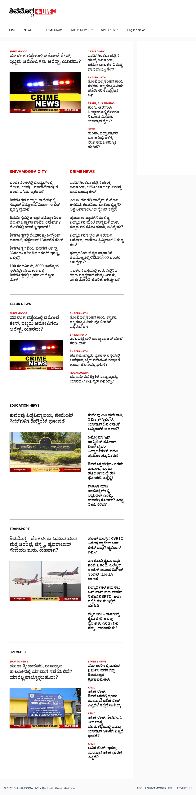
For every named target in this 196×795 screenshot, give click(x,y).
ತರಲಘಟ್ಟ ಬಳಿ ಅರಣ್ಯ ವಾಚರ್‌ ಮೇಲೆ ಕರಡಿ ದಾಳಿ (96, 341)
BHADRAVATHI (97, 78)
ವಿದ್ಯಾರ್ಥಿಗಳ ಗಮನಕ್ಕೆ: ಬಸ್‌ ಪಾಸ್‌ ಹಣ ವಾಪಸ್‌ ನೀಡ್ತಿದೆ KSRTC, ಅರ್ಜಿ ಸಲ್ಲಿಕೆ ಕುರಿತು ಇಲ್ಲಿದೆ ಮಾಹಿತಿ (105, 597)
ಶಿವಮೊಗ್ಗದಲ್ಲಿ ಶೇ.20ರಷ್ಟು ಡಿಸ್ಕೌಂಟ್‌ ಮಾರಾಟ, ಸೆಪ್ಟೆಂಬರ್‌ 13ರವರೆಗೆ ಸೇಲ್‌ (36, 238)
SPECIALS (108, 30)
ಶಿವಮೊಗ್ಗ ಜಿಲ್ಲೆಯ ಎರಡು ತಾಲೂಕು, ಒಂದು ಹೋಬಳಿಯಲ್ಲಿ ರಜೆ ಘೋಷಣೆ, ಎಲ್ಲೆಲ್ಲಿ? (105, 472)
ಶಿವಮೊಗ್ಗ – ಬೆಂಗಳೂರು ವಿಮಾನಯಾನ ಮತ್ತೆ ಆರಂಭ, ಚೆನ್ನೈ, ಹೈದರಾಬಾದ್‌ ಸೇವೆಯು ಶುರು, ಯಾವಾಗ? (44, 545)
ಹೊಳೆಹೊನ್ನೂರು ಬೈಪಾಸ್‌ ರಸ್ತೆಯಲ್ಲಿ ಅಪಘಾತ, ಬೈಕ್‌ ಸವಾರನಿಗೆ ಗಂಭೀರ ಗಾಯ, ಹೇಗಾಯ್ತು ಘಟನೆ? (95, 361)
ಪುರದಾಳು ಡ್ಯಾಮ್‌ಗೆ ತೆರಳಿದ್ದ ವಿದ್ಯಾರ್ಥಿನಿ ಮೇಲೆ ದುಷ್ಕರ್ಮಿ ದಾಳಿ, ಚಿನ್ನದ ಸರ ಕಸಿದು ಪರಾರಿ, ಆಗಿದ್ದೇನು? (96, 223)
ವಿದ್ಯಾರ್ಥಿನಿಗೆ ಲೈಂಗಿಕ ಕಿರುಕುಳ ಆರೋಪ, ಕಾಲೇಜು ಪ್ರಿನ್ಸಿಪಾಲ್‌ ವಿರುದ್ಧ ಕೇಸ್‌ (96, 241)
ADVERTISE (184, 789)
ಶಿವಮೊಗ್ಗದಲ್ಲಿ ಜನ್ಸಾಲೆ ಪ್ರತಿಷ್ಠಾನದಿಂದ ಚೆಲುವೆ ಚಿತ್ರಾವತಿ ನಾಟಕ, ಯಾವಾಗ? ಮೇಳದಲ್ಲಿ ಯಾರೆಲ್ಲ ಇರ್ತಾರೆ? (35, 223)
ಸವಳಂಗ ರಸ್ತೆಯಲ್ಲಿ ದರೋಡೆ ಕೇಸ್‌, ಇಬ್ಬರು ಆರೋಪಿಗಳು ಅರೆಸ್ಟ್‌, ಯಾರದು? (45, 60)
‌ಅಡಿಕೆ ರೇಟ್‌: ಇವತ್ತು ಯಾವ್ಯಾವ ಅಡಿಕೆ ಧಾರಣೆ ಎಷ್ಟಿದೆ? (105, 753)
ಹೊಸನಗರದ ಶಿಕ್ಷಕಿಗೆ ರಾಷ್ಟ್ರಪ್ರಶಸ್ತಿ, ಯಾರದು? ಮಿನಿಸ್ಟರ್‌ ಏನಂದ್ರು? (94, 379)
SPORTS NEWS (19, 662)
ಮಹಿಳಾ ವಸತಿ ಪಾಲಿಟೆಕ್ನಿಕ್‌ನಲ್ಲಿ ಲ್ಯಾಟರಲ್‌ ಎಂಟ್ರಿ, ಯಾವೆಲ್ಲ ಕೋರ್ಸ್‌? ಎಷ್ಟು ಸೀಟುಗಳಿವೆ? (105, 496)
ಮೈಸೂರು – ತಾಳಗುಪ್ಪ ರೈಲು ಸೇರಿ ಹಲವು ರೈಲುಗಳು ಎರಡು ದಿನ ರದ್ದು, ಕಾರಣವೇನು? (103, 622)
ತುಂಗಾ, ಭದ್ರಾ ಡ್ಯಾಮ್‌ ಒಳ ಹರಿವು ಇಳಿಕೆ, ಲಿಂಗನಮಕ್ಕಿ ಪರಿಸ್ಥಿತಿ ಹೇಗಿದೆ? (103, 141)
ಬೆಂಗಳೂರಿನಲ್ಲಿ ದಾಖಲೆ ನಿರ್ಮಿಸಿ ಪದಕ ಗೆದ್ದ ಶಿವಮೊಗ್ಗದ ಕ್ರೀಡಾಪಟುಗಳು (104, 673)
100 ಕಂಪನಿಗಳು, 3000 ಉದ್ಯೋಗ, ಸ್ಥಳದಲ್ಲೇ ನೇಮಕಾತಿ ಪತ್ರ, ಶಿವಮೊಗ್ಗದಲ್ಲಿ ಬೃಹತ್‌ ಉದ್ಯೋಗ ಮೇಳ (35, 273)
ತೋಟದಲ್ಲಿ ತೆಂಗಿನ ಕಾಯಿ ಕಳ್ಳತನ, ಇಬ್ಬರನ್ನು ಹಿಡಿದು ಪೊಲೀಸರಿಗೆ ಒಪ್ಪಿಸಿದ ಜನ (105, 89)
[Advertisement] (166, 107)
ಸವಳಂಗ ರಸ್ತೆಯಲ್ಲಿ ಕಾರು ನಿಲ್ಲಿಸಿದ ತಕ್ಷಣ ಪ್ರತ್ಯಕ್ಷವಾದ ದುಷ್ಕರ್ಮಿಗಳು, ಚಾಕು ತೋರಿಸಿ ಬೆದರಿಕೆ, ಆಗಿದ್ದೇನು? (95, 276)
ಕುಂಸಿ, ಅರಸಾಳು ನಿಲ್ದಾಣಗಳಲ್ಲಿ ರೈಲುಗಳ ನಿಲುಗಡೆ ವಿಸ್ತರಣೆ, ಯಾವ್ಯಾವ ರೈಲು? (103, 115)
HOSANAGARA (79, 373)
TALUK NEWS (79, 30)
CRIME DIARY (54, 30)
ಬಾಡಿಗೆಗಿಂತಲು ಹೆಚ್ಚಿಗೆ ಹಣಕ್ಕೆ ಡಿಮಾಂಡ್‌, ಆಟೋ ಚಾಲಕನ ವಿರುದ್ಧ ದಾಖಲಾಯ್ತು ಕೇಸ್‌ (105, 63)
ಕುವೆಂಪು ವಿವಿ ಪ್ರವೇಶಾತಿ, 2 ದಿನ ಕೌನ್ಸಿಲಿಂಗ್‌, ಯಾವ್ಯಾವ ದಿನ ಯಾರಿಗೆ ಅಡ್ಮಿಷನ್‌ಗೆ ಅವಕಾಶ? (105, 423)
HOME (12, 30)
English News (136, 30)
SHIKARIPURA (78, 335)
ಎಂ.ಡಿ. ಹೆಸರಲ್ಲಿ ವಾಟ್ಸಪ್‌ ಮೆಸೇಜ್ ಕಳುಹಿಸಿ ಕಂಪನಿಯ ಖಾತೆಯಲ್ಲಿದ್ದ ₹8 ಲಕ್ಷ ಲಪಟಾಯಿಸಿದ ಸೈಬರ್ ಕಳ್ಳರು (95, 205)
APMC (92, 688)
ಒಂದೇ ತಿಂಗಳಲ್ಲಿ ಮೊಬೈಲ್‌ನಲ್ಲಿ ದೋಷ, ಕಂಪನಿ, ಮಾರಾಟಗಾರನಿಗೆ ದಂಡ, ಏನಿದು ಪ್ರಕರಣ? (34, 188)
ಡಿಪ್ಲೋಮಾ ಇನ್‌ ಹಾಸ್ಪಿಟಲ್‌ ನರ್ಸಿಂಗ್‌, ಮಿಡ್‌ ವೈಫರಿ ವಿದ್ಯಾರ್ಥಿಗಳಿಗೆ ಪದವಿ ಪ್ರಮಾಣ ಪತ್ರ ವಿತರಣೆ (103, 447)
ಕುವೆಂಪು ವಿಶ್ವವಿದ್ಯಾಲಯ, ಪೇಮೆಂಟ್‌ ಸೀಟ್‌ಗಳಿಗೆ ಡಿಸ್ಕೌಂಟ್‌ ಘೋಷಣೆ (41, 419)
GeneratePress (65, 789)
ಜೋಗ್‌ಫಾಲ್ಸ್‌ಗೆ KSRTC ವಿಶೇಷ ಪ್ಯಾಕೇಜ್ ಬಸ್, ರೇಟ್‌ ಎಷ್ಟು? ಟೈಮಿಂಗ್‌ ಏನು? (105, 546)
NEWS (28, 30)
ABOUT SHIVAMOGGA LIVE (154, 789)
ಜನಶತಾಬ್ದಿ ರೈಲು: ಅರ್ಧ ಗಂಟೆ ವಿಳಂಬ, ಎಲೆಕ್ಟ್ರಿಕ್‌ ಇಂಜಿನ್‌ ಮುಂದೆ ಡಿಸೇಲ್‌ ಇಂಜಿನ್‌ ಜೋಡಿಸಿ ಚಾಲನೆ (105, 570)
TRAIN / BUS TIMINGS (101, 104)
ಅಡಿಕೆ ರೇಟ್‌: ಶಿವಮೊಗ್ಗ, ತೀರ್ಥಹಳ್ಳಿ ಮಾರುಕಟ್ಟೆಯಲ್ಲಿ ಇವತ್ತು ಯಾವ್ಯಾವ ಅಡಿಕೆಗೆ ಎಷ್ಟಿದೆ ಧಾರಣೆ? (105, 727)
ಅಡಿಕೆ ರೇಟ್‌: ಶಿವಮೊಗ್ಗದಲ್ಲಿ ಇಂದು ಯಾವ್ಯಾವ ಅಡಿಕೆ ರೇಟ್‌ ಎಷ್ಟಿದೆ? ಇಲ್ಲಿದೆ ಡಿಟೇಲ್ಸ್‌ (104, 699)
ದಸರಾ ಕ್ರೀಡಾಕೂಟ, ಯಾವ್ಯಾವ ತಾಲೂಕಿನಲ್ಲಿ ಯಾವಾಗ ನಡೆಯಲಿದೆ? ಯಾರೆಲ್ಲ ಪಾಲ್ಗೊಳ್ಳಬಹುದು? (41, 672)
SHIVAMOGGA (19, 52)
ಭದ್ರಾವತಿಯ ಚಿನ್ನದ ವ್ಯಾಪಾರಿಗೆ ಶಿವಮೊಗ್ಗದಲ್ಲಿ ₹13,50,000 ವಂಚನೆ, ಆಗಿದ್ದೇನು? (96, 258)
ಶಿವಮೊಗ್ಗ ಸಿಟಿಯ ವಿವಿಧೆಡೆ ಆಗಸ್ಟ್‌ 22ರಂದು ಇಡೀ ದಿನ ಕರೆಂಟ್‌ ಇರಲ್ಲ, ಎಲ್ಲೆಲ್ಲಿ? (35, 254)
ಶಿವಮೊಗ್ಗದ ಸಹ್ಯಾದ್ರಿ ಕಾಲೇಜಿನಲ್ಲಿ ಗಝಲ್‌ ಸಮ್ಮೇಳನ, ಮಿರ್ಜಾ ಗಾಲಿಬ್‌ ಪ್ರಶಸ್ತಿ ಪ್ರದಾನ (35, 205)
